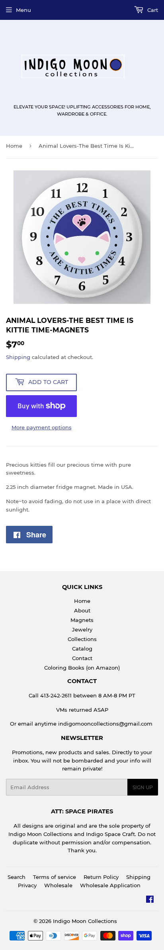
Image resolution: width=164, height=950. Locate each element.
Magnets (82, 620)
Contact (82, 658)
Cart (152, 10)
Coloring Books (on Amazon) (82, 667)
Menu (23, 10)
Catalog (82, 648)
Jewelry (82, 629)
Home (14, 146)
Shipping (18, 357)
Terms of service (54, 877)
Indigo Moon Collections (85, 921)
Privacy (27, 885)
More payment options (42, 427)
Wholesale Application (110, 885)
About (82, 610)
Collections (82, 639)
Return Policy (101, 877)
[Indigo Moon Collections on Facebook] (150, 900)
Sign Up (143, 787)
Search (16, 877)
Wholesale (58, 885)
